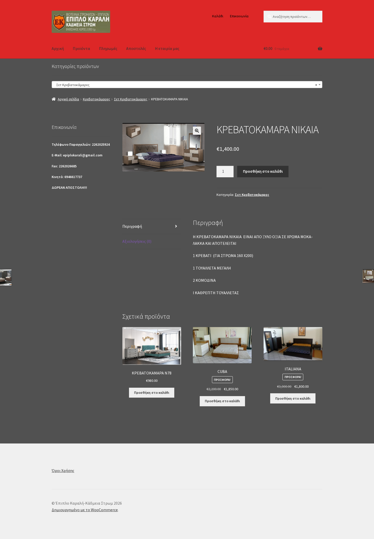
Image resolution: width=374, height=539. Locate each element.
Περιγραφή (132, 226)
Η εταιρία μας (167, 48)
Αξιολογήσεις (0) (136, 241)
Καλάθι (217, 16)
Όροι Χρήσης (63, 470)
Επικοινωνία (239, 16)
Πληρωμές (108, 48)
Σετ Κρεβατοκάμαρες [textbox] (185, 85)
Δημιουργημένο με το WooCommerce (85, 509)
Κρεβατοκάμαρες (96, 99)
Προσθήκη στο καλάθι (263, 171)
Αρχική (58, 48)
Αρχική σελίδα (68, 99)
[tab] (151, 226)
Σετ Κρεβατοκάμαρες (130, 99)
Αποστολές (136, 48)
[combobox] (187, 84)
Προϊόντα (81, 48)
